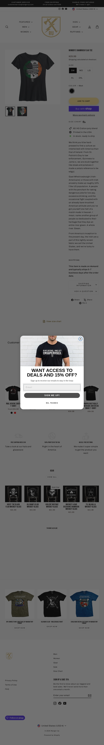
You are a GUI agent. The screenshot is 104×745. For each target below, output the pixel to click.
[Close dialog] (80, 339)
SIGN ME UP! (52, 395)
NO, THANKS (52, 403)
